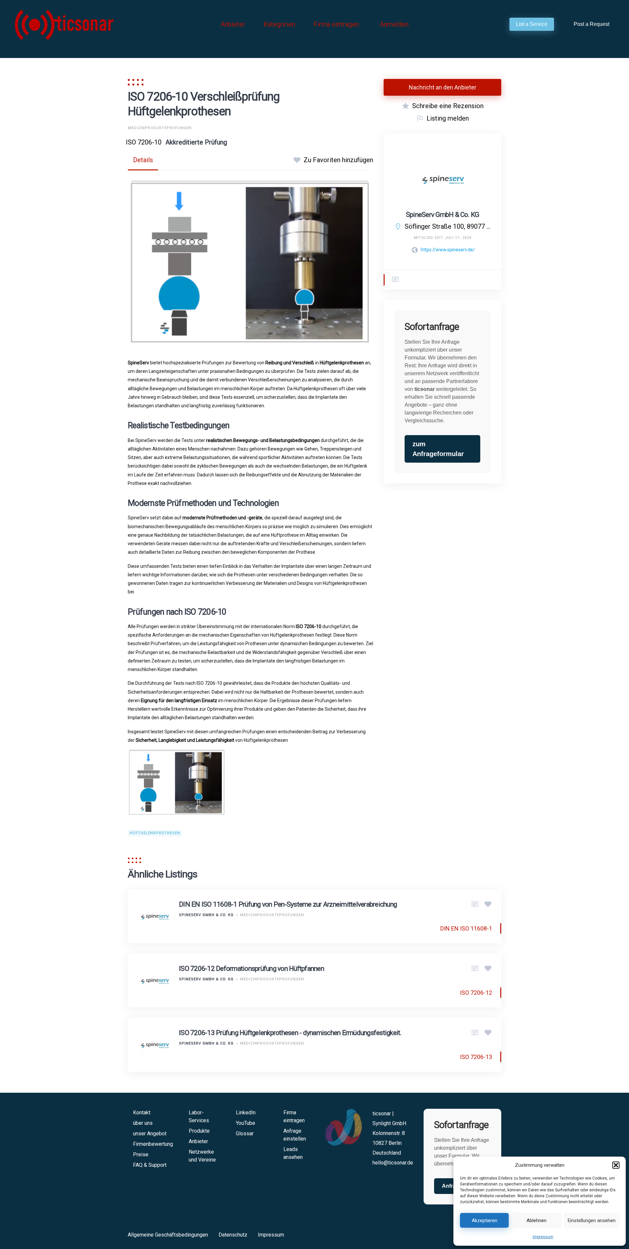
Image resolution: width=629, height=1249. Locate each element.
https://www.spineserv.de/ (448, 249)
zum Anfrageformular (438, 448)
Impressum (543, 1237)
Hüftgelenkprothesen (155, 833)
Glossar (245, 1133)
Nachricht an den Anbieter (442, 87)
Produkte (199, 1131)
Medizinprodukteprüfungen (160, 128)
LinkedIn (246, 1112)
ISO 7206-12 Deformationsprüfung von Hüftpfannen (251, 968)
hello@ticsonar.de (392, 1163)
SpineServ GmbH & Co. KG (442, 215)
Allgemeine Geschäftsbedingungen (168, 1235)
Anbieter (232, 24)
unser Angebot (149, 1133)
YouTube (245, 1123)
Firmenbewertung (153, 1144)
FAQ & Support (149, 1165)
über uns (143, 1123)
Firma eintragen (336, 24)
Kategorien (279, 24)
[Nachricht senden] (395, 279)
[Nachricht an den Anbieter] (475, 904)
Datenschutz (233, 1235)
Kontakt (141, 1112)
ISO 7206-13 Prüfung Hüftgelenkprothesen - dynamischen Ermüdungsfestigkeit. (290, 1033)
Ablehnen (536, 1220)
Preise (140, 1154)
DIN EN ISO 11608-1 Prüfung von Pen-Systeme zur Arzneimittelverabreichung (288, 904)
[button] (616, 1165)
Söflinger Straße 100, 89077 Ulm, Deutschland (448, 226)
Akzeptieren (484, 1220)
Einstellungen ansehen (592, 1220)
